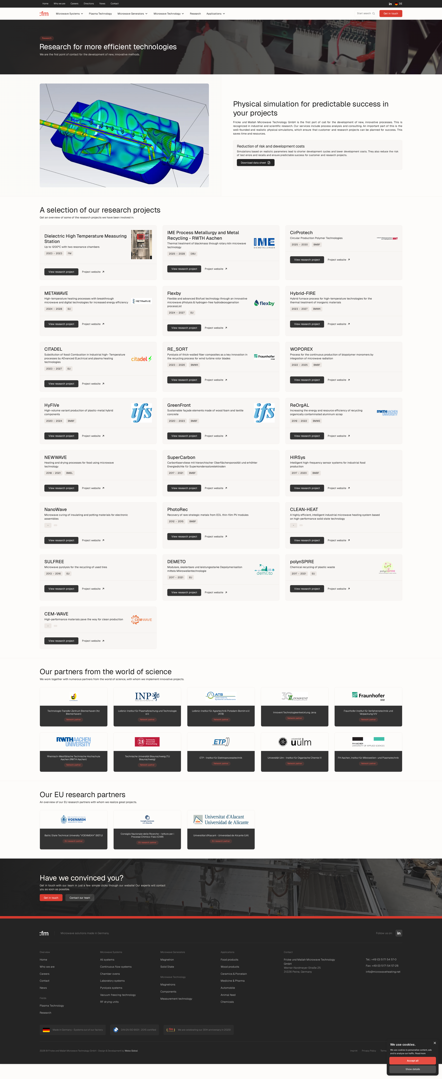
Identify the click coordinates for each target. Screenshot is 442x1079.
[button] (69, 13)
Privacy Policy (369, 1050)
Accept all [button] (413, 1060)
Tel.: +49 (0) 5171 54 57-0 (381, 959)
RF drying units (109, 1002)
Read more (420, 1053)
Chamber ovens (110, 974)
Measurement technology (176, 998)
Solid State (167, 967)
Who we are (47, 967)
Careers (44, 974)
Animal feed (228, 995)
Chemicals (227, 1002)
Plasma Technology (100, 13)
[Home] (44, 13)
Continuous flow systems (116, 967)
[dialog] (413, 1057)
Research (195, 13)
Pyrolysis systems (111, 988)
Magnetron (167, 959)
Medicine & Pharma (233, 981)
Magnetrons (167, 984)
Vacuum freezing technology (118, 995)
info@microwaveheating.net (383, 972)
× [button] (434, 1043)
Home (43, 959)
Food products (229, 959)
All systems (107, 959)
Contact (44, 981)
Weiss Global (131, 1050)
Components (168, 991)
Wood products (230, 967)
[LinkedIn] (390, 3)
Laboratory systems (112, 981)
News (43, 988)
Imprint (353, 1050)
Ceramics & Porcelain (234, 974)
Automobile (228, 988)
